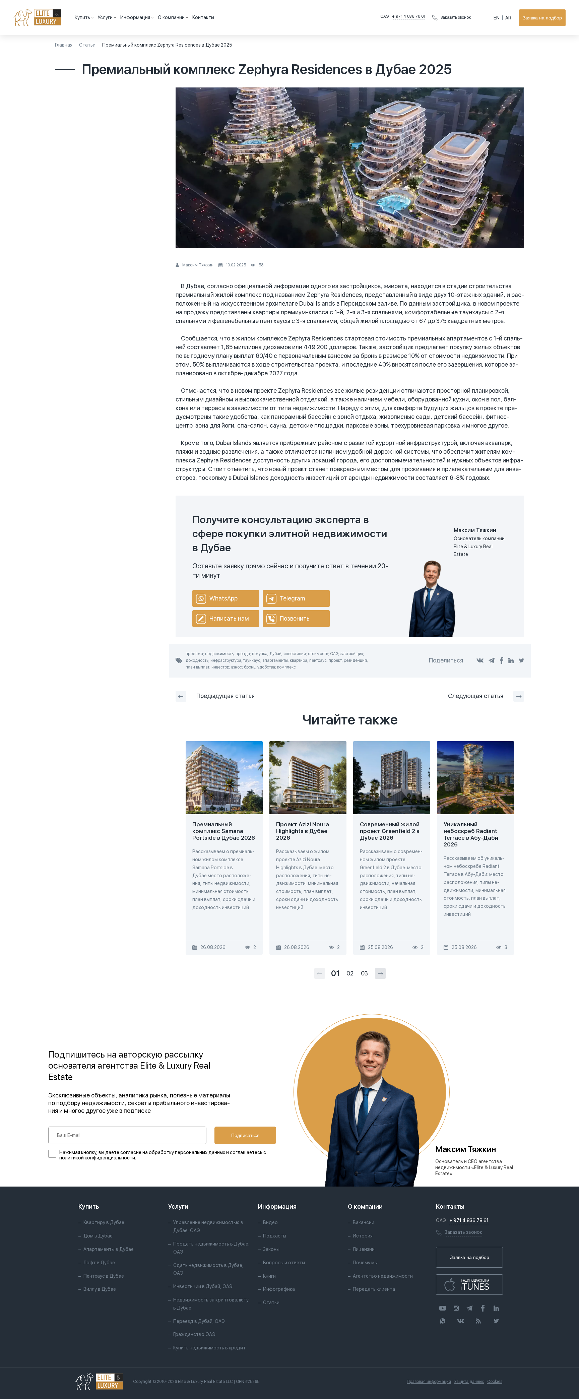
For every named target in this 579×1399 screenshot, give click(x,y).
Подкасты (274, 1235)
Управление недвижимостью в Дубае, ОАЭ (208, 1226)
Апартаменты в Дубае (108, 1249)
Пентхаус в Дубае (103, 1276)
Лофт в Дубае (99, 1262)
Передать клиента (374, 1289)
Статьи (87, 45)
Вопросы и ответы (284, 1262)
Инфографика (279, 1289)
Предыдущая (225, 695)
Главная (63, 45)
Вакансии (363, 1222)
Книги (269, 1276)
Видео (270, 1222)
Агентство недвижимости (383, 1276)
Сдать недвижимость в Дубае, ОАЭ (208, 1269)
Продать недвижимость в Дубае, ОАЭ (211, 1248)
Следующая (475, 695)
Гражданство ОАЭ (194, 1334)
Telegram (292, 598)
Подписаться (245, 1135)
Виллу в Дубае (99, 1289)
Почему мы (365, 1262)
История (363, 1235)
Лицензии (364, 1249)
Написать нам (229, 618)
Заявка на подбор (542, 17)
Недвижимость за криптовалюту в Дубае (211, 1304)
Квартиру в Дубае (103, 1222)
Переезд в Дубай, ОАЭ (199, 1321)
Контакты (203, 17)
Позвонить (295, 618)
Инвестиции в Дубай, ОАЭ (203, 1286)
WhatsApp (223, 598)
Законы (271, 1249)
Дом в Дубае (98, 1235)
